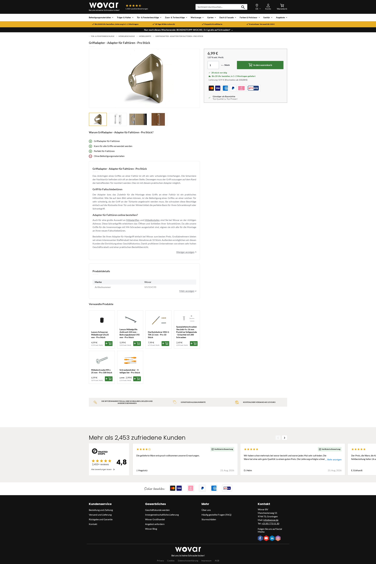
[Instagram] (278, 538)
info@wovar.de (270, 519)
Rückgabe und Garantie (101, 519)
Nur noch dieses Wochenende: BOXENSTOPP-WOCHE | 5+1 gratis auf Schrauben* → (188, 29)
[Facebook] (261, 538)
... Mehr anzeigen (333, 459)
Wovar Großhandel (155, 519)
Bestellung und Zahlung (101, 510)
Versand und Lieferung (100, 514)
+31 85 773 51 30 (270, 523)
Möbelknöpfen (152, 220)
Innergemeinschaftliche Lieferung (162, 514)
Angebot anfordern (154, 524)
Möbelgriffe (145, 36)
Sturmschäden (209, 519)
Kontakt (93, 524)
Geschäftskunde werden (157, 510)
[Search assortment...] (243, 7)
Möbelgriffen (132, 220)
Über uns (206, 510)
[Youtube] (267, 538)
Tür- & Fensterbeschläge (102, 36)
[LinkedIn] (272, 538)
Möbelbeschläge (127, 36)
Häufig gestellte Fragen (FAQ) (216, 514)
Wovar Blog (151, 528)
